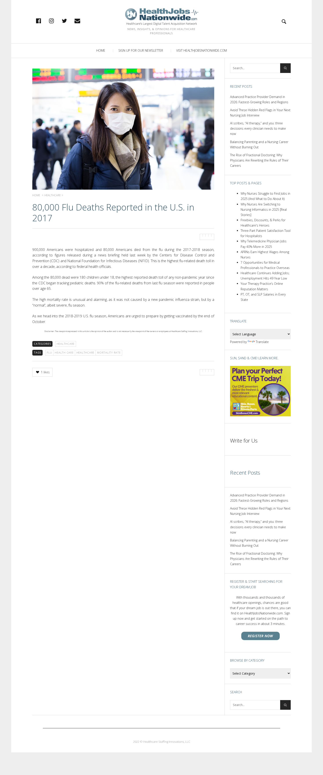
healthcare (85, 352)
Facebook (43, 21)
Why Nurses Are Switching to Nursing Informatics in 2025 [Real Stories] (264, 209)
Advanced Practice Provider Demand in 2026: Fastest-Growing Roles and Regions (259, 99)
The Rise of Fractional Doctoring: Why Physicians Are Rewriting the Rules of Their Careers (259, 160)
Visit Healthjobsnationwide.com (201, 50)
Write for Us (244, 440)
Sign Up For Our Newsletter (140, 50)
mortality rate (109, 352)
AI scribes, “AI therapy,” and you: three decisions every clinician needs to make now (258, 128)
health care (64, 352)
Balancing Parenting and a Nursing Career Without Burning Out (259, 144)
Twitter (69, 21)
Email (82, 21)
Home (100, 50)
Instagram (56, 21)
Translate (262, 342)
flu (49, 352)
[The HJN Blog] (161, 17)
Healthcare (66, 344)
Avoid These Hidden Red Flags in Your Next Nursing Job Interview (260, 112)
